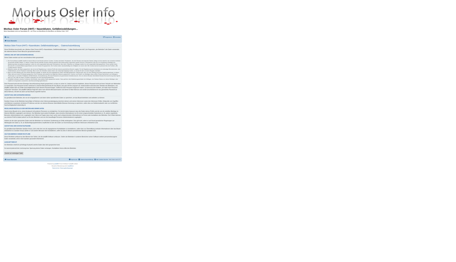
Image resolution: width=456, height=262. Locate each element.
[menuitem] (6, 37)
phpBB (56, 163)
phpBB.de (71, 166)
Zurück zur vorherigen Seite (14, 153)
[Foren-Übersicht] (62, 16)
